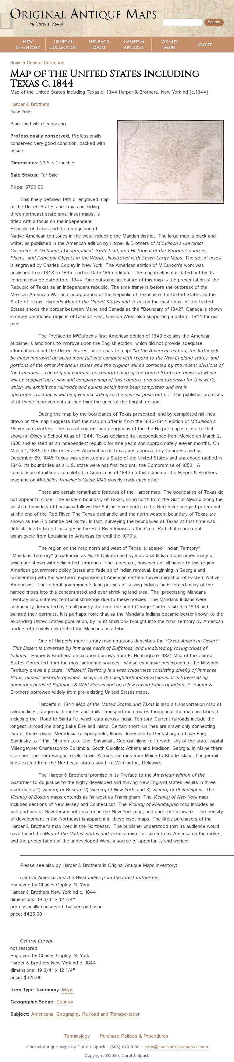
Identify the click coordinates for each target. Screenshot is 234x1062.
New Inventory (28, 44)
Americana (42, 1014)
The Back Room (98, 44)
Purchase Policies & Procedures (134, 1036)
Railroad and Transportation (111, 1014)
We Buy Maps (169, 44)
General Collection (63, 44)
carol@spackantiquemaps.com (174, 1047)
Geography (67, 1014)
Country (64, 1002)
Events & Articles (134, 44)
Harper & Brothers (29, 104)
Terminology (77, 1036)
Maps (67, 989)
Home (16, 63)
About (204, 45)
